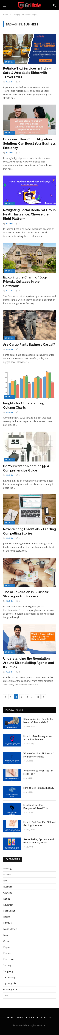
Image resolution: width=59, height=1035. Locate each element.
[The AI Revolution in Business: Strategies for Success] (29, 572)
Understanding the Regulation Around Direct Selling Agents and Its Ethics (28, 663)
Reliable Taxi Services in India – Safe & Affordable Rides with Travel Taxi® (27, 73)
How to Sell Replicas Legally (38, 788)
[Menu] (5, 5)
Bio (5, 880)
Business (9, 62)
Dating (6, 898)
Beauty (7, 874)
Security (7, 965)
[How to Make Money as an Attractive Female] (12, 740)
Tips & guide (9, 983)
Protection (8, 959)
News (6, 934)
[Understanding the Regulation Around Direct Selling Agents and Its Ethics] (29, 639)
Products (7, 953)
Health (6, 916)
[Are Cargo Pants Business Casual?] (29, 325)
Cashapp (7, 892)
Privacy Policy (25, 1017)
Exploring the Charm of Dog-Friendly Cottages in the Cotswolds (25, 281)
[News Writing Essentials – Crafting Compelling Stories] (29, 509)
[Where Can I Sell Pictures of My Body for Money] (12, 758)
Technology (9, 977)
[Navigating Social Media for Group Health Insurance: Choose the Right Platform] (29, 190)
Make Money (10, 928)
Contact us (44, 1017)
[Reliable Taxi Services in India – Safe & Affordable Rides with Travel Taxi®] (29, 49)
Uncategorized (10, 989)
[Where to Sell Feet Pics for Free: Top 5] (12, 775)
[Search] (54, 5)
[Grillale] (29, 5)
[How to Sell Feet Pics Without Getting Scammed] (12, 826)
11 (38, 696)
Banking (7, 868)
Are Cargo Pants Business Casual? (29, 344)
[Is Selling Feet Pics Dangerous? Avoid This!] (12, 809)
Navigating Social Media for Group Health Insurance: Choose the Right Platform (29, 214)
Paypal (6, 947)
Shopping (8, 971)
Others (6, 941)
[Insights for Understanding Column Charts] (29, 383)
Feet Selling (9, 910)
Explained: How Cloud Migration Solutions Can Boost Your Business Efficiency (29, 143)
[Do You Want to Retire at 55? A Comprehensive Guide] (29, 446)
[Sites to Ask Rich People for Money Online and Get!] (12, 723)
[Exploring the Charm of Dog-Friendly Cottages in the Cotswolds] (29, 258)
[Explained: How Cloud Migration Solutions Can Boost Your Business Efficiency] (29, 119)
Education (8, 904)
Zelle (5, 995)
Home (10, 1017)
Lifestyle (7, 922)
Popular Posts (14, 710)
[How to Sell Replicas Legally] (12, 792)
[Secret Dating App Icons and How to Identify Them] (12, 844)
